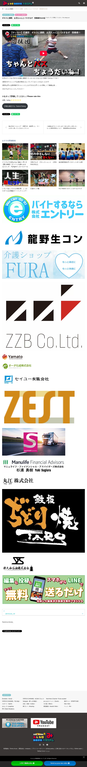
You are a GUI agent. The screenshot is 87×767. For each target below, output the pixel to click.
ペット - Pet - (68, 706)
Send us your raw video (59, 763)
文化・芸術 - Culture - (29, 704)
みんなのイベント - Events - (51, 701)
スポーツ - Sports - (8, 15)
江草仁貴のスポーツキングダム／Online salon (68, 748)
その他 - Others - (48, 704)
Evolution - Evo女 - (7, 698)
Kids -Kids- (67, 704)
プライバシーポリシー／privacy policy (43, 748)
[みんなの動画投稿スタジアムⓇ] (18, 3)
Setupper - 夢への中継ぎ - (30, 701)
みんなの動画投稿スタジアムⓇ (38, 758)
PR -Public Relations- (8, 709)
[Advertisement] (43, 662)
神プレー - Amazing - (29, 706)
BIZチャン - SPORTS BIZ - (71, 701)
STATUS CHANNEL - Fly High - (11, 701)
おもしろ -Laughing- (8, 706)
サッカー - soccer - (21, 15)
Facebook (47, 744)
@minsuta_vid (10, 614)
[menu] (84, 3)
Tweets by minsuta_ (7, 622)
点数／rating (6, 100)
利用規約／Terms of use (10, 748)
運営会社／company (24, 748)
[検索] (79, 3)
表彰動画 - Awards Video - (51, 706)
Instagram (40, 744)
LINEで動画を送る (26, 763)
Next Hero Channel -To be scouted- (56, 698)
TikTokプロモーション (43, 751)
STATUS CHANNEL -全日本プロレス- (33, 698)
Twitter (43, 744)
